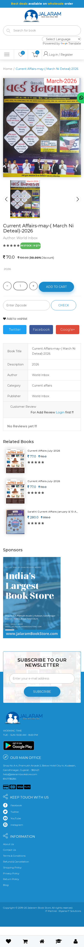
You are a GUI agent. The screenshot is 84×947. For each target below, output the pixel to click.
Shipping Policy (12, 867)
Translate (74, 43)
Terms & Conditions (14, 855)
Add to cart (56, 287)
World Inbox (27, 238)
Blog (6, 884)
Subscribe (42, 691)
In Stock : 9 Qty (30, 245)
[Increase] (33, 286)
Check (63, 305)
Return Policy (11, 879)
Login (60, 412)
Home (7, 69)
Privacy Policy (11, 873)
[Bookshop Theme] (42, 13)
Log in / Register (52, 54)
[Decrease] (7, 286)
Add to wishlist (16, 319)
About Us (8, 844)
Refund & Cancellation (16, 861)
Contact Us (9, 849)
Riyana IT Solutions (70, 910)
